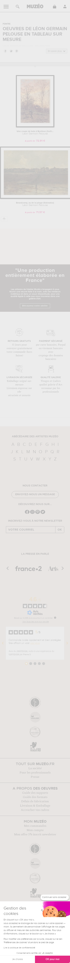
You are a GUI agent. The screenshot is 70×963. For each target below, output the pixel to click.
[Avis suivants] (67, 643)
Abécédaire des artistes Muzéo (35, 436)
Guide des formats (35, 797)
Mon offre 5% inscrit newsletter (35, 834)
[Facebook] (27, 513)
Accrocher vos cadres (35, 810)
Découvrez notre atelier (35, 306)
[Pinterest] (37, 513)
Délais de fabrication (35, 801)
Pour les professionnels (35, 772)
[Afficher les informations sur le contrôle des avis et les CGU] (55, 617)
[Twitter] (42, 513)
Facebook (5, 51)
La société (35, 768)
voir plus (35, 643)
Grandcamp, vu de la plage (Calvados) (35, 204)
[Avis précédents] (2, 643)
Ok (60, 529)
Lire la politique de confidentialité (19, 948)
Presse (35, 777)
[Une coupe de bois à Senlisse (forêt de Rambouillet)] (35, 126)
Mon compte (35, 830)
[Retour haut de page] (4, 218)
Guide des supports (35, 792)
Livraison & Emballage (35, 805)
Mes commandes (35, 826)
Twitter (10, 51)
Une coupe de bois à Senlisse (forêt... (35, 132)
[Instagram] (32, 513)
